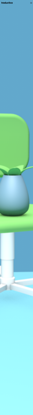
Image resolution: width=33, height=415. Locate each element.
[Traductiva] (7, 3)
